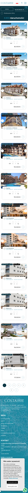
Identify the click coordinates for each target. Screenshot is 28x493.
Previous (2, 30)
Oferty (3, 421)
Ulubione (3, 435)
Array (2, 430)
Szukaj (7, 9)
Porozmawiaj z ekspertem (8, 433)
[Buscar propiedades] (21, 3)
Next (25, 30)
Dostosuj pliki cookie (12, 486)
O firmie (3, 428)
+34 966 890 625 (5, 450)
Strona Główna (5, 418)
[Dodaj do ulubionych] (25, 24)
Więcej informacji (13, 478)
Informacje (4, 426)
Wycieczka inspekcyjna (7, 423)
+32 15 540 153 (5, 454)
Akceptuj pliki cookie (12, 482)
